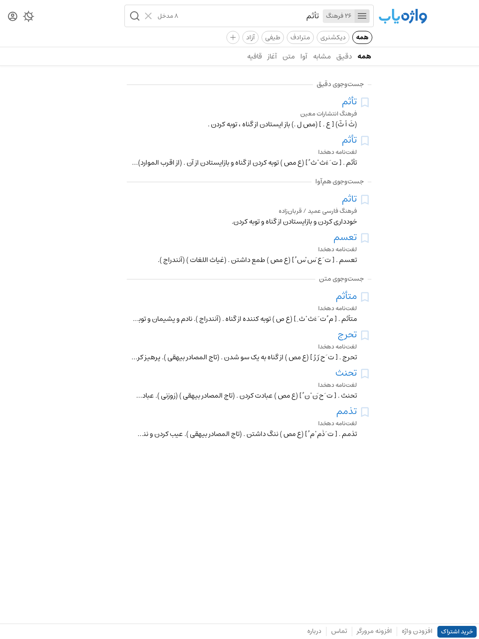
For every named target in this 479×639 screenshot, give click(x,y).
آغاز (272, 56)
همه (362, 37)
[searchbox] (248, 16)
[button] (134, 16)
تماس (339, 631)
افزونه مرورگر (374, 631)
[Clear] (149, 16)
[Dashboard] (13, 17)
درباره (314, 631)
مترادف (300, 37)
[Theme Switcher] (28, 18)
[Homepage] (402, 17)
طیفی (272, 37)
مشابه (322, 56)
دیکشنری (333, 37)
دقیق (344, 56)
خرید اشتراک (457, 631)
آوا (303, 56)
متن (289, 56)
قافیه (254, 56)
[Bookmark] (364, 102)
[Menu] (362, 16)
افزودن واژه (417, 631)
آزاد (250, 37)
